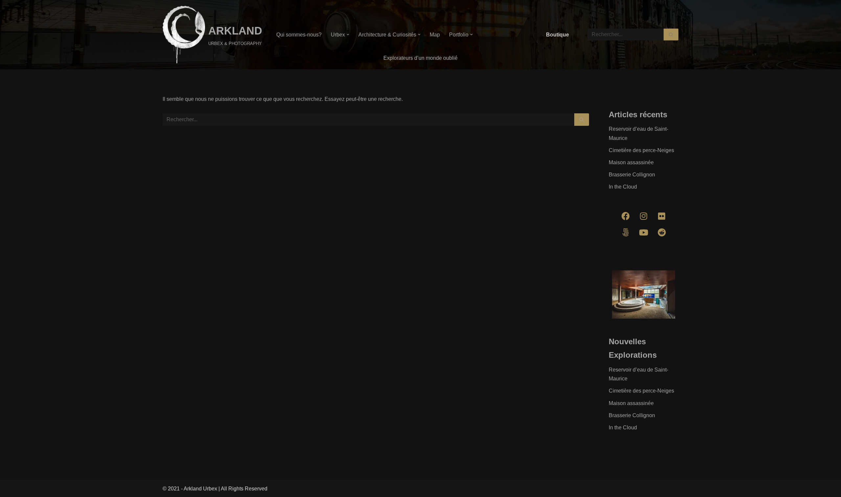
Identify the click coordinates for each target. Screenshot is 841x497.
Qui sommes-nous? (299, 34)
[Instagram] (643, 216)
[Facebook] (625, 216)
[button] (348, 34)
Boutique (557, 34)
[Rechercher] (671, 34)
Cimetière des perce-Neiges (641, 150)
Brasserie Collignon (632, 174)
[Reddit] (661, 232)
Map (435, 34)
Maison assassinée (631, 162)
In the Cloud (623, 187)
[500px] (625, 232)
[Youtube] (643, 232)
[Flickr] (661, 216)
